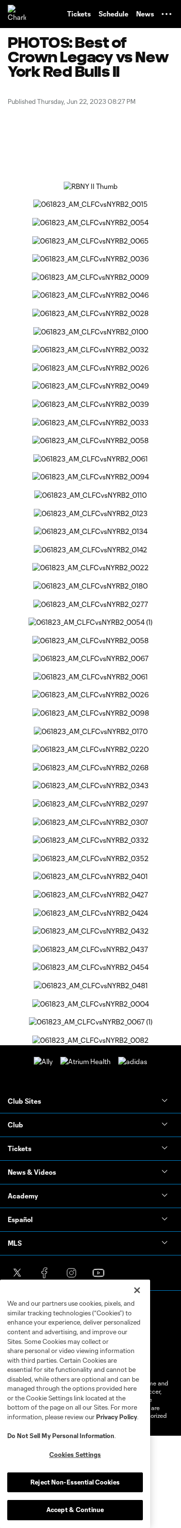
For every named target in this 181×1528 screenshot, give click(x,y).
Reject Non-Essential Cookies (75, 1482)
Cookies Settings (75, 1454)
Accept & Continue (75, 1510)
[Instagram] (71, 1273)
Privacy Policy (116, 1417)
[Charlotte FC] (17, 14)
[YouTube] (98, 1273)
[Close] (137, 1290)
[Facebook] (44, 1273)
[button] (166, 14)
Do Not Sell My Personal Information (60, 1436)
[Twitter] (17, 1273)
